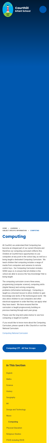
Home (4, 228)
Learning (14, 228)
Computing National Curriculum (15, 333)
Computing (34, 230)
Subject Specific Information (14, 230)
